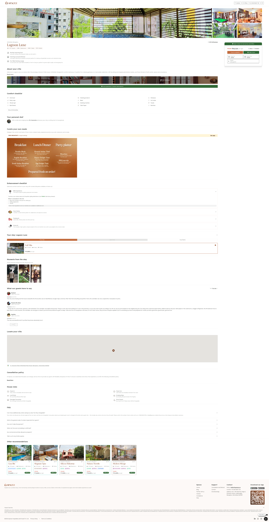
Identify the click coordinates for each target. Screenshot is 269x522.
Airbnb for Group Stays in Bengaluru (34, 511)
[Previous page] (8, 324)
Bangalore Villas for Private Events (181, 511)
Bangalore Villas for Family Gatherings (166, 511)
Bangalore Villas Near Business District (44, 512)
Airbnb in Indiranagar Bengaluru (119, 509)
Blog (197, 489)
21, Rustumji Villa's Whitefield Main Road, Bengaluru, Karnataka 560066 (29, 365)
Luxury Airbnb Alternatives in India (251, 509)
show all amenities (13, 110)
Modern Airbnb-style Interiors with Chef (123, 511)
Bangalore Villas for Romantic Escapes (210, 511)
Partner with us (200, 491)
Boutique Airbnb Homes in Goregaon (237, 509)
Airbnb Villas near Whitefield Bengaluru (178, 509)
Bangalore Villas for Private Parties (195, 511)
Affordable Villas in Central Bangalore (39, 509)
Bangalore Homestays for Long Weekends (56, 509)
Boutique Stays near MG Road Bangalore (162, 509)
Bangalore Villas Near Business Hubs (59, 512)
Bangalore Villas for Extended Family (150, 511)
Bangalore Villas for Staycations (14, 512)
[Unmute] (16, 266)
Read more (10, 74)
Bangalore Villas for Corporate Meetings (89, 509)
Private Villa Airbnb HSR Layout (146, 509)
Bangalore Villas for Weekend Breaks (28, 512)
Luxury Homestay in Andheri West (222, 509)
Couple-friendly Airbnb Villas (20, 511)
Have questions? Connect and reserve (113, 86)
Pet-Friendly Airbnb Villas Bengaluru (93, 511)
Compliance (199, 496)
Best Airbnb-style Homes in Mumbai (49, 511)
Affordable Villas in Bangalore (25, 509)
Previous (8, 248)
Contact (214, 489)
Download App (215, 491)
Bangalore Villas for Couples (137, 511)
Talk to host (252, 52)
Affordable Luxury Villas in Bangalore (11, 509)
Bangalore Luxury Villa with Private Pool (73, 509)
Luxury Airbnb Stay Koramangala (133, 509)
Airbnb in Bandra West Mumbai (209, 509)
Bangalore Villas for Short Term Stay (243, 511)
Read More (10, 380)
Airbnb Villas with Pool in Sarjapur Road (194, 509)
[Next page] (16, 324)
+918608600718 (142, 415)
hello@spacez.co (151, 415)
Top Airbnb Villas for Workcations (78, 511)
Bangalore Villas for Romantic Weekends (227, 511)
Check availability (235, 52)
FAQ (197, 498)
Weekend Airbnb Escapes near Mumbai (63, 511)
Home (198, 487)
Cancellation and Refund (218, 487)
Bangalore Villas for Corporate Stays (105, 509)
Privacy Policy (34, 518)
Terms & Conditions (46, 518)
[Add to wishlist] (29, 447)
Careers (198, 493)
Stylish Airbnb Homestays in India (107, 511)
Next (23, 248)
